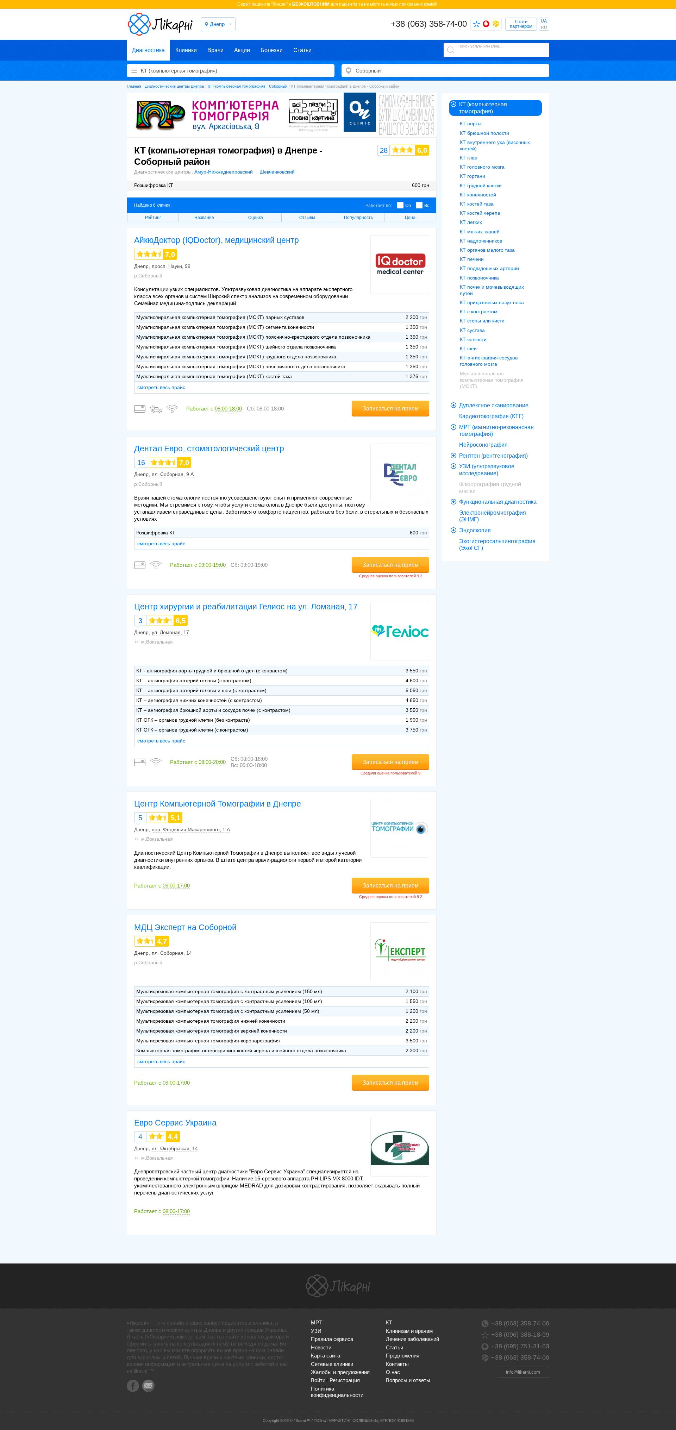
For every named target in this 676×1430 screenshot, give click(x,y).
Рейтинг (153, 217)
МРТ (316, 1322)
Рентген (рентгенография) (493, 456)
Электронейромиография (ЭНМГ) (492, 516)
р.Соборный (148, 275)
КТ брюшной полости (484, 133)
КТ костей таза (477, 204)
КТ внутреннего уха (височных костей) (495, 145)
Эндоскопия (475, 530)
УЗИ (316, 1331)
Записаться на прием (391, 409)
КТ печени (472, 259)
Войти (318, 1380)
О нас (393, 1372)
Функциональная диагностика (498, 502)
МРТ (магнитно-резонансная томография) (496, 430)
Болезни (272, 50)
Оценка (255, 217)
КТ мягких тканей (480, 231)
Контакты (397, 1364)
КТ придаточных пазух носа (492, 302)
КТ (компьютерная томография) (483, 107)
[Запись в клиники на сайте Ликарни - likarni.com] (160, 24)
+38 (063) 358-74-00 (429, 24)
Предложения (402, 1356)
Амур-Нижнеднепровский (223, 172)
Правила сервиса (332, 1339)
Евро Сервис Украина (175, 1122)
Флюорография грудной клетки (490, 487)
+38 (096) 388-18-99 (520, 1334)
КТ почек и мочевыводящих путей (492, 290)
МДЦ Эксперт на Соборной (185, 927)
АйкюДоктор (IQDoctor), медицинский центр (216, 240)
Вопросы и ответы (408, 1380)
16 (141, 462)
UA (544, 21)
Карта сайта (325, 1356)
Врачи (215, 50)
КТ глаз (468, 158)
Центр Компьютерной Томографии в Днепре (217, 803)
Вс (426, 205)
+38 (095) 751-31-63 (520, 1346)
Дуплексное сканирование (493, 405)
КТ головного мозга (482, 167)
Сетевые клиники (332, 1364)
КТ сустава (472, 330)
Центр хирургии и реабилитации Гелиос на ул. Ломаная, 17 (246, 606)
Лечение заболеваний (412, 1339)
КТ (389, 1322)
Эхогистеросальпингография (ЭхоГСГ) (497, 544)
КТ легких (471, 222)
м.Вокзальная (157, 642)
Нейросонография (483, 445)
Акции (242, 50)
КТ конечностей (478, 194)
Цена (410, 217)
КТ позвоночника (479, 278)
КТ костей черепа (480, 213)
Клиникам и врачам (409, 1331)
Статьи (302, 50)
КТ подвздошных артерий (489, 268)
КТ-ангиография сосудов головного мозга (489, 361)
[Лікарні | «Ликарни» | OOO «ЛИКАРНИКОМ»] (338, 1286)
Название (204, 217)
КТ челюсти (473, 339)
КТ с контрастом (478, 311)
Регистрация (345, 1380)
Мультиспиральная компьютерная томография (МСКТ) (492, 380)
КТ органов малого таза (487, 250)
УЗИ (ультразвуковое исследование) (486, 469)
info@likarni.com (523, 1372)
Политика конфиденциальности (337, 1392)
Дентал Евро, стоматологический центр (209, 448)
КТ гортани (472, 176)
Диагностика (148, 50)
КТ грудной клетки (481, 185)
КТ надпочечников (481, 241)
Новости (321, 1347)
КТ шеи (468, 348)
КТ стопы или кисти (482, 321)
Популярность (358, 217)
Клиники (186, 50)
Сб (408, 205)
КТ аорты (470, 123)
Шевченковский (277, 172)
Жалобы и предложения (340, 1372)
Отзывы (307, 217)
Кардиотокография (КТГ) (491, 416)
